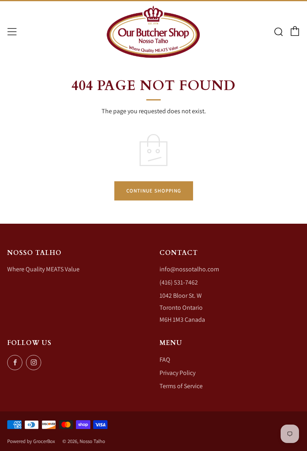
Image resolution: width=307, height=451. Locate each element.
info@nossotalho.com (189, 269)
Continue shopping (153, 190)
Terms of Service (181, 386)
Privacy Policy (177, 373)
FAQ (164, 359)
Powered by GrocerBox (31, 441)
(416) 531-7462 (178, 282)
